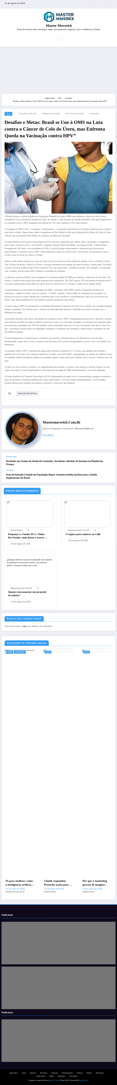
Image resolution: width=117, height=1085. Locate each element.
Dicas (48, 652)
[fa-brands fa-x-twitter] (86, 3)
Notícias (80, 1073)
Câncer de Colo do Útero (28, 113)
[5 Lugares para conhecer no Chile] (87, 514)
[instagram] (107, 3)
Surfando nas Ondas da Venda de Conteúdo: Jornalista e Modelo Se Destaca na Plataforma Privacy (54, 463)
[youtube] (114, 3)
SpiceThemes (84, 1080)
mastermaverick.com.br (51, 113)
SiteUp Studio (55, 1080)
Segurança (61, 1076)
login (24, 626)
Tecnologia (20, 652)
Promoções (100, 1073)
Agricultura (14, 1073)
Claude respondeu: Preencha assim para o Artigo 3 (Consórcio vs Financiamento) (57, 883)
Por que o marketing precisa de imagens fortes (95, 883)
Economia (43, 1073)
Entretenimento (67, 1073)
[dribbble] (100, 3)
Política (89, 1073)
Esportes (33, 1073)
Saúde (9, 652)
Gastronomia (40, 1076)
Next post (10, 470)
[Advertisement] (58, 69)
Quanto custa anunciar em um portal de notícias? (27, 594)
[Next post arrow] (110, 476)
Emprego (54, 1073)
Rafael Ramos (17, 530)
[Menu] (51, 38)
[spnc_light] (66, 38)
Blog (8, 113)
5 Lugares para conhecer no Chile (83, 534)
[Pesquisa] (59, 38)
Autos (24, 1073)
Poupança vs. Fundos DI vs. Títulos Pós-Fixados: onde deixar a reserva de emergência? (27, 536)
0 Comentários (94, 113)
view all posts (48, 435)
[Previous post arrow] (110, 461)
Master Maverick (59, 26)
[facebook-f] (93, 3)
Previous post (11, 457)
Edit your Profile (82, 428)
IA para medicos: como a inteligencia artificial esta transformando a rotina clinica (19, 883)
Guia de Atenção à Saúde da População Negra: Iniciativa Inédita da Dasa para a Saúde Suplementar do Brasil (51, 476)
